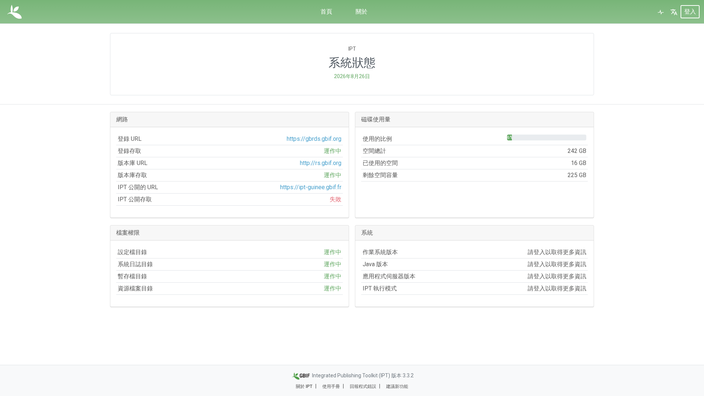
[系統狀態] (660, 11)
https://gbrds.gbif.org (314, 138)
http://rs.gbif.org (320, 163)
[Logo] (14, 12)
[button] (674, 11)
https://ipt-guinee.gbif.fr (310, 187)
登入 (690, 11)
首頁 (326, 11)
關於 (361, 11)
